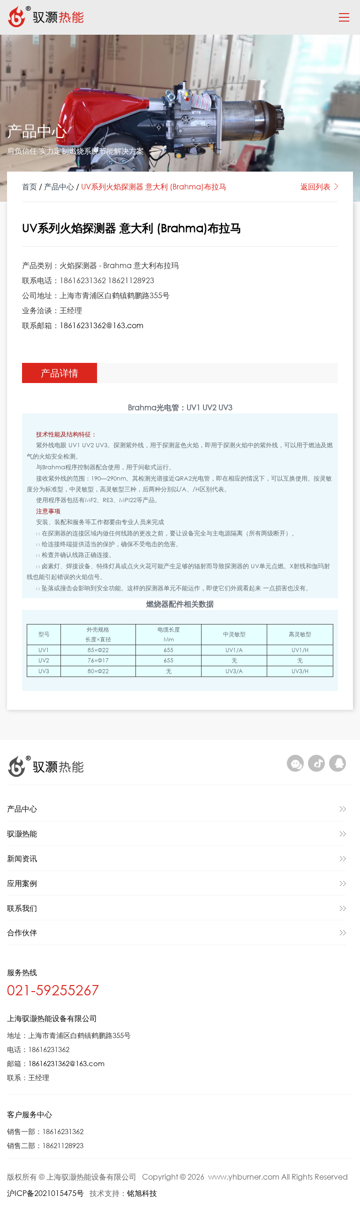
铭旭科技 (142, 1193)
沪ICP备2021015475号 (45, 1193)
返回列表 (315, 186)
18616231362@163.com (101, 325)
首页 (29, 186)
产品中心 (59, 186)
